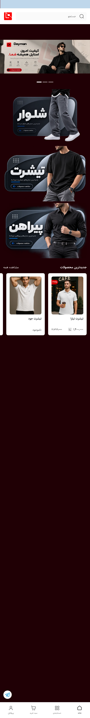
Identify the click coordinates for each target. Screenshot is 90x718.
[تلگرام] (7, 695)
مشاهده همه (11, 267)
